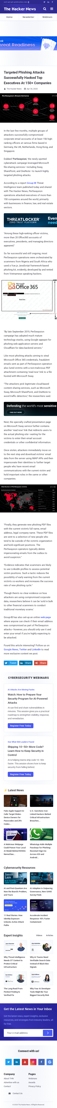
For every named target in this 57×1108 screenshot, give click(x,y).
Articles (49, 935)
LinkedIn (36, 649)
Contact (7, 1086)
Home (9, 17)
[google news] (49, 1062)
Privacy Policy (34, 1086)
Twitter (23, 649)
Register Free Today (20, 725)
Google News (11, 649)
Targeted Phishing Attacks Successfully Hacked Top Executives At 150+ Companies (27, 77)
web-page (46, 617)
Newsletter (28, 17)
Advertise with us (11, 1082)
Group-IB (31, 183)
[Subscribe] (47, 1033)
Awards (31, 1082)
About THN (9, 1078)
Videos (39, 935)
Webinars (47, 17)
